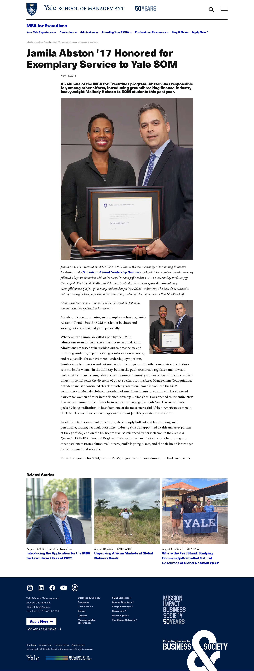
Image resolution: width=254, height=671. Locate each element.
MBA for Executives (46, 25)
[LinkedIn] (41, 590)
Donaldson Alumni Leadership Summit (110, 272)
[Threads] (74, 590)
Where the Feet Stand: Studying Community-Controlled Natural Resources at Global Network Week (190, 558)
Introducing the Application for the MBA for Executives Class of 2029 (58, 555)
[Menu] (224, 8)
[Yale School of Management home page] (75, 9)
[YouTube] (63, 590)
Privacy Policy (62, 644)
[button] (41, 31)
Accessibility (78, 644)
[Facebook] (52, 590)
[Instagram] (29, 590)
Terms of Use (45, 644)
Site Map (31, 644)
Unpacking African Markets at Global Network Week (123, 555)
